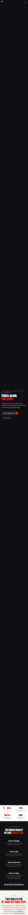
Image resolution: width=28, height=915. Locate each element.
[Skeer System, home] (6, 2)
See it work (7, 417)
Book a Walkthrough (10, 413)
